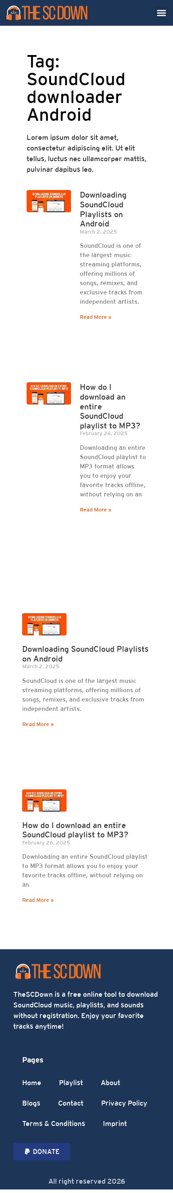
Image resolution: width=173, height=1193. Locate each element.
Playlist (71, 1082)
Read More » (95, 317)
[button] (161, 13)
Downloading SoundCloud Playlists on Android (103, 209)
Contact (70, 1103)
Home (31, 1082)
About (110, 1082)
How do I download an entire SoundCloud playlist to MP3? (75, 830)
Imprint (115, 1123)
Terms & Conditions (53, 1123)
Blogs (31, 1103)
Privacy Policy (124, 1103)
